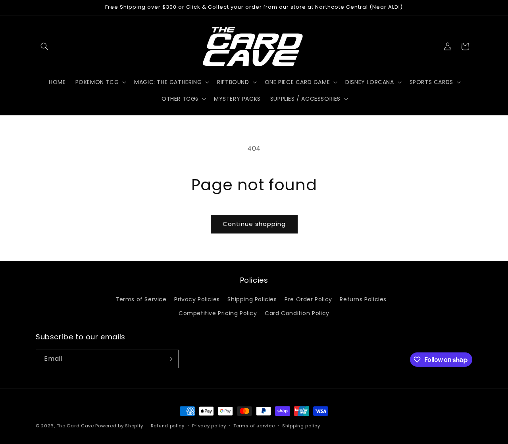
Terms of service (254, 426)
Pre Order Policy (308, 299)
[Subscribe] (169, 359)
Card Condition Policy (297, 313)
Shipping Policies (252, 299)
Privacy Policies (197, 299)
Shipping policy (301, 426)
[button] (44, 46)
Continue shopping (254, 224)
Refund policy (168, 426)
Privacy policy (209, 426)
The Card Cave (75, 426)
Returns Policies (363, 299)
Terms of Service (141, 299)
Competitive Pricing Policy (218, 313)
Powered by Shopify (119, 426)
